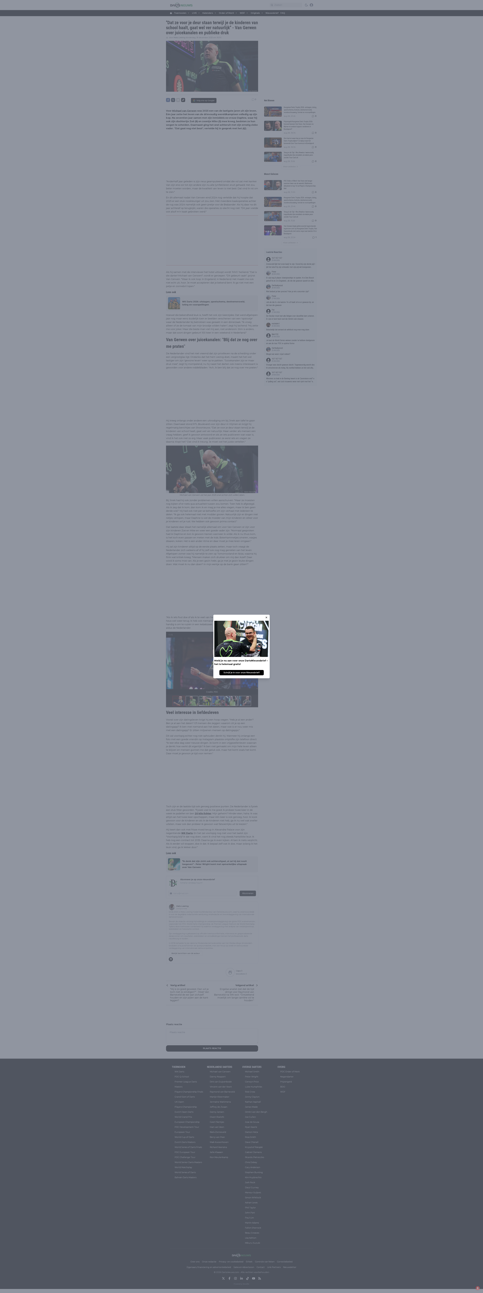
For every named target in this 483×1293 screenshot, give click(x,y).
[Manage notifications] (478, 1288)
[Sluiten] (266, 617)
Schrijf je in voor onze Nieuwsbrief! (242, 672)
